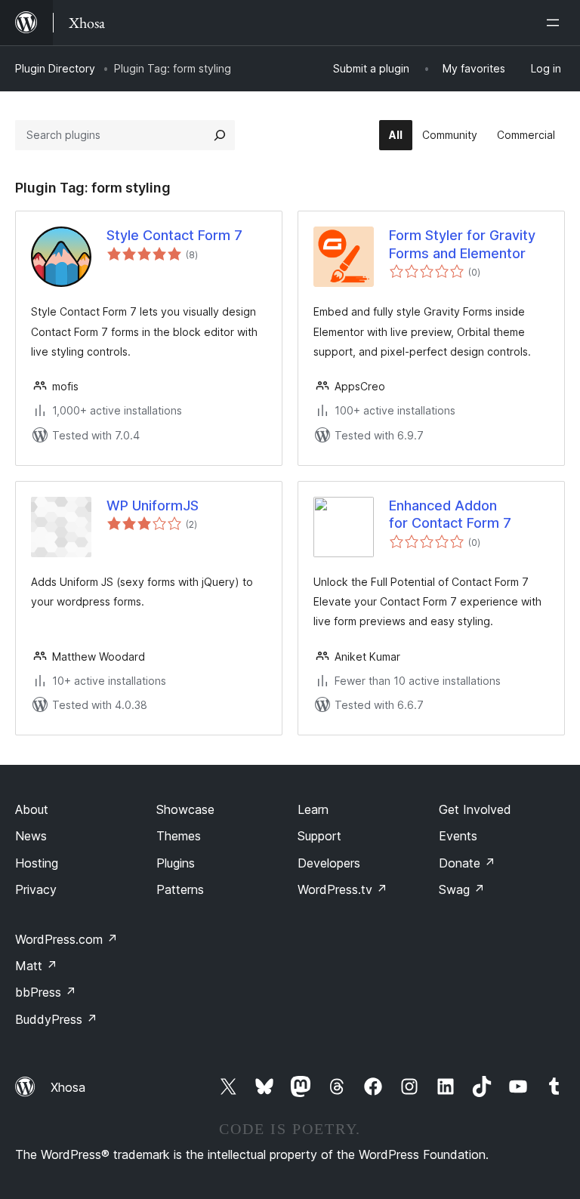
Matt (36, 965)
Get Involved (475, 809)
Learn (313, 809)
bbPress (45, 992)
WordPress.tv (342, 889)
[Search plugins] (220, 135)
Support (319, 835)
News (31, 835)
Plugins (175, 863)
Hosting (36, 863)
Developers (329, 863)
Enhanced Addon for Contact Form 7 (450, 514)
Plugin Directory (55, 68)
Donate (467, 863)
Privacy (36, 889)
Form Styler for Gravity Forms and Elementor (462, 243)
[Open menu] (556, 22)
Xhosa (68, 1087)
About (31, 809)
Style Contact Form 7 (174, 235)
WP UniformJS (152, 505)
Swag (462, 889)
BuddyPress (56, 1019)
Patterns (180, 889)
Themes (178, 835)
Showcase (185, 809)
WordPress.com (66, 939)
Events (458, 835)
